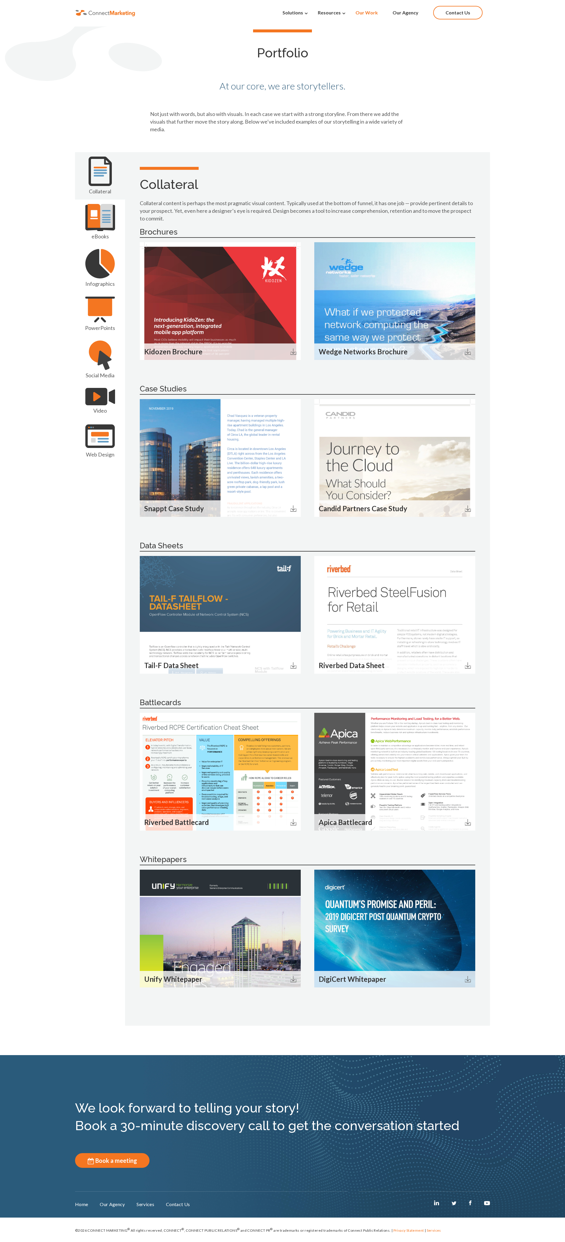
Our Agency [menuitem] (405, 12)
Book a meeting (115, 1160)
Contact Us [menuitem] (458, 12)
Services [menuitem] (145, 1204)
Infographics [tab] (100, 283)
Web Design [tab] (100, 454)
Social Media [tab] (100, 375)
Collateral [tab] (100, 191)
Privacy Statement (408, 1230)
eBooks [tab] (100, 236)
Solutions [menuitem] (292, 12)
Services (434, 1230)
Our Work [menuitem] (366, 12)
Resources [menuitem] (329, 12)
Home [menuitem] (81, 1204)
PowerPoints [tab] (100, 328)
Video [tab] (100, 410)
